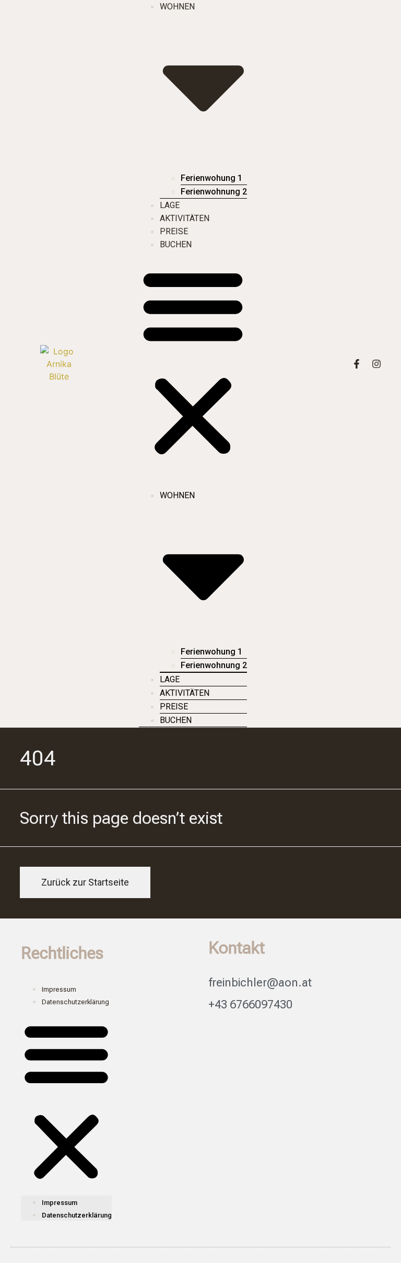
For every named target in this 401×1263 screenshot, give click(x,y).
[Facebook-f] (356, 364)
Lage (170, 205)
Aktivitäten (184, 218)
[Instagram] (376, 364)
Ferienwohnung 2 (214, 192)
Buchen (176, 244)
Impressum (59, 989)
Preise (174, 231)
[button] (193, 362)
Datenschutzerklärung (75, 1002)
